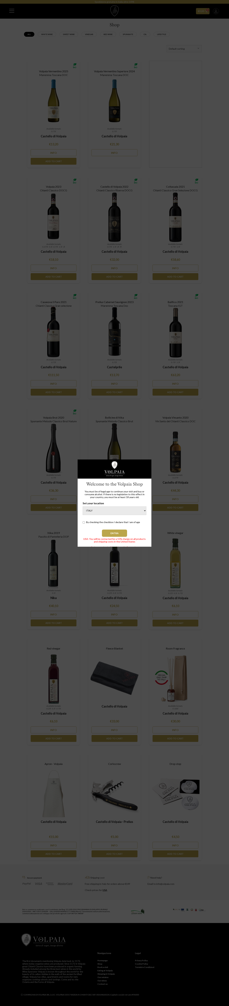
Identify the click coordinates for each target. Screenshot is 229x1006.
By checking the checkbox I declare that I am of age (113, 522)
